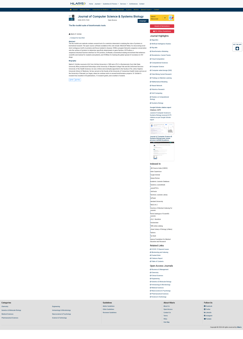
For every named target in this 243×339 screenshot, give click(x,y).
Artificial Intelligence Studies (161, 44)
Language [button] (142, 21)
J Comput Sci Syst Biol (77, 38)
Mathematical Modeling (159, 82)
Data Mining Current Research (161, 74)
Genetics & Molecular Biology (11, 310)
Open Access (168, 309)
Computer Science (157, 66)
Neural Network (156, 85)
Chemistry (5, 306)
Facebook (208, 306)
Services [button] (123, 4)
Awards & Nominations (162, 26)
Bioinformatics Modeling (159, 51)
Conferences (133, 4)
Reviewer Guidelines (109, 312)
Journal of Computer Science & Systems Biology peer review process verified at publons (161, 138)
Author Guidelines (108, 306)
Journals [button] (97, 4)
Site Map (167, 322)
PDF (72, 80)
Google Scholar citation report (160, 107)
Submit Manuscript (117, 10)
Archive (136, 10)
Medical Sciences (7, 314)
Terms (166, 316)
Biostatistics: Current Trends (161, 55)
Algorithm (154, 40)
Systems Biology (157, 103)
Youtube (208, 319)
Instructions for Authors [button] (100, 10)
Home (91, 4)
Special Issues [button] (146, 10)
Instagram (208, 316)
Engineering (56, 306)
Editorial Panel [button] (84, 10)
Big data (154, 47)
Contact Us (167, 312)
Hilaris (239, 327)
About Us (167, 306)
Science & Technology (59, 318)
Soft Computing (156, 93)
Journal (75, 10)
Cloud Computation (157, 59)
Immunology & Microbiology (61, 310)
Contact (141, 4)
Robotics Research (157, 89)
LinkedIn (208, 312)
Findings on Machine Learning (161, 78)
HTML (78, 80)
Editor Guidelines (108, 309)
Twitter (207, 309)
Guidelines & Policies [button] (110, 4)
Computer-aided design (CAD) (161, 70)
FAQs (165, 319)
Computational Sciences (159, 63)
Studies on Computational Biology (159, 98)
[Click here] (78, 4)
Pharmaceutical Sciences (10, 318)
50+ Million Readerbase (163, 31)
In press (129, 10)
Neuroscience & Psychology (61, 314)
